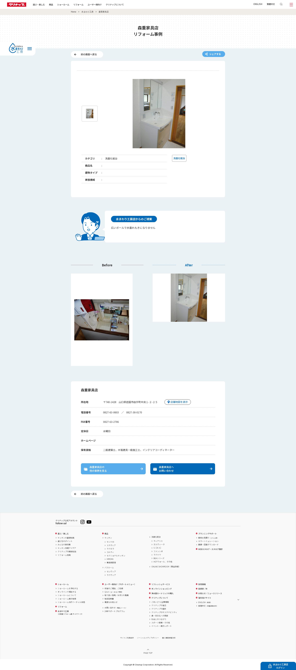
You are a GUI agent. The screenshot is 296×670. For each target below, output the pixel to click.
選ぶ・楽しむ (39, 4)
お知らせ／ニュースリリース (210, 593)
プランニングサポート (207, 533)
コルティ (110, 552)
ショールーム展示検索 (67, 598)
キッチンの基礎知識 (66, 538)
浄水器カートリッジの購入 (162, 593)
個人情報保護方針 (169, 638)
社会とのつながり (158, 619)
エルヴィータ (159, 544)
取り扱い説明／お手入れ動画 (117, 595)
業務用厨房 (111, 562)
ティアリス (158, 541)
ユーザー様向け (95, 4)
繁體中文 (271, 4)
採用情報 (202, 584)
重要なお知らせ (111, 602)
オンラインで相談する (67, 592)
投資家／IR (202, 588)
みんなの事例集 (64, 544)
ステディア (111, 545)
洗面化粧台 (156, 537)
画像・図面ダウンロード (208, 544)
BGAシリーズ (159, 558)
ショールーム (63, 4)
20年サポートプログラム (115, 611)
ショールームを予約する (68, 588)
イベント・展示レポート (161, 626)
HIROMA (110, 559)
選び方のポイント (65, 541)
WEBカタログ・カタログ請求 (210, 549)
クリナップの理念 (158, 605)
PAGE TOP (148, 652)
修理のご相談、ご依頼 (114, 588)
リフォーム (78, 4)
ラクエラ (110, 548)
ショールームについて (67, 595)
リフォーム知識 (64, 555)
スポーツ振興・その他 (160, 622)
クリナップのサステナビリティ (164, 612)
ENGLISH (257, 4)
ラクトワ (157, 554)
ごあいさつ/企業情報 (160, 602)
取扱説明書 (109, 598)
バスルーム (109, 567)
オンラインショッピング (161, 588)
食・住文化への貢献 (159, 615)
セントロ (110, 542)
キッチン (108, 538)
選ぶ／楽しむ (63, 533)
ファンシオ (158, 551)
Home (73, 12)
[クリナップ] (16, 5)
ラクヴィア (111, 575)
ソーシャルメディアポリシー (148, 638)
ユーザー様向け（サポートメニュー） (120, 584)
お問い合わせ (116, 607)
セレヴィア (111, 571)
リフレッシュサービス (160, 584)
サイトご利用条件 (127, 638)
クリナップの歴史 (158, 608)
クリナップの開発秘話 (67, 551)
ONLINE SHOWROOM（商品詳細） (165, 566)
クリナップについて (115, 4)
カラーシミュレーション (208, 541)
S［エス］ (158, 548)
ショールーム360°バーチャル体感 (71, 602)
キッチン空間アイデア (67, 548)
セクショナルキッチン (116, 555)
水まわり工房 (87, 12)
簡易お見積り (208, 538)
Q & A (114, 592)
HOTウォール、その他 (163, 561)
